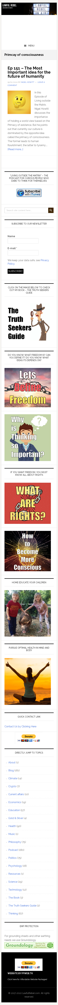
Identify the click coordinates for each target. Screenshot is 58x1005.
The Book (13, 897)
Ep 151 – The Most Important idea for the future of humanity (29, 72)
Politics (12, 857)
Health (12, 826)
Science (12, 881)
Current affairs (16, 794)
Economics (14, 802)
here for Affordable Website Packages (30, 979)
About (11, 762)
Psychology (15, 865)
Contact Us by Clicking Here (20, 726)
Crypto (12, 786)
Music (11, 834)
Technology (15, 889)
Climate (12, 778)
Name (11, 236)
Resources (14, 873)
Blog (11, 770)
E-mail (12, 248)
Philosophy (14, 842)
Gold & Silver (15, 818)
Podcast (13, 849)
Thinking (13, 913)
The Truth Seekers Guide (22, 905)
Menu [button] (31, 45)
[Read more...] (15, 149)
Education (14, 810)
